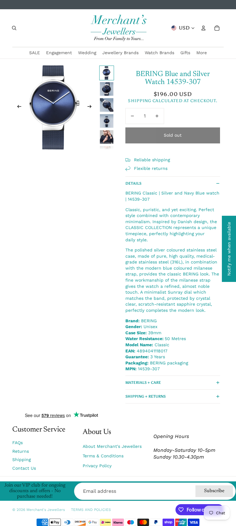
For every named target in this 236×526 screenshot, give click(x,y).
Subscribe (214, 490)
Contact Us (24, 468)
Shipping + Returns (145, 396)
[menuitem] (201, 53)
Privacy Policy (97, 465)
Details (133, 183)
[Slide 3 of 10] (106, 105)
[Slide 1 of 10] (106, 73)
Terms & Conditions (103, 455)
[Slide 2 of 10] (106, 89)
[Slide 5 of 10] (106, 137)
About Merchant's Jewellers (112, 446)
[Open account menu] (203, 28)
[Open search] (14, 28)
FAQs (17, 442)
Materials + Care (143, 382)
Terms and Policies (91, 510)
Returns (20, 451)
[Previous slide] (17, 107)
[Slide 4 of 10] (106, 121)
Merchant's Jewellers (45, 510)
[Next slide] (91, 107)
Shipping (21, 459)
